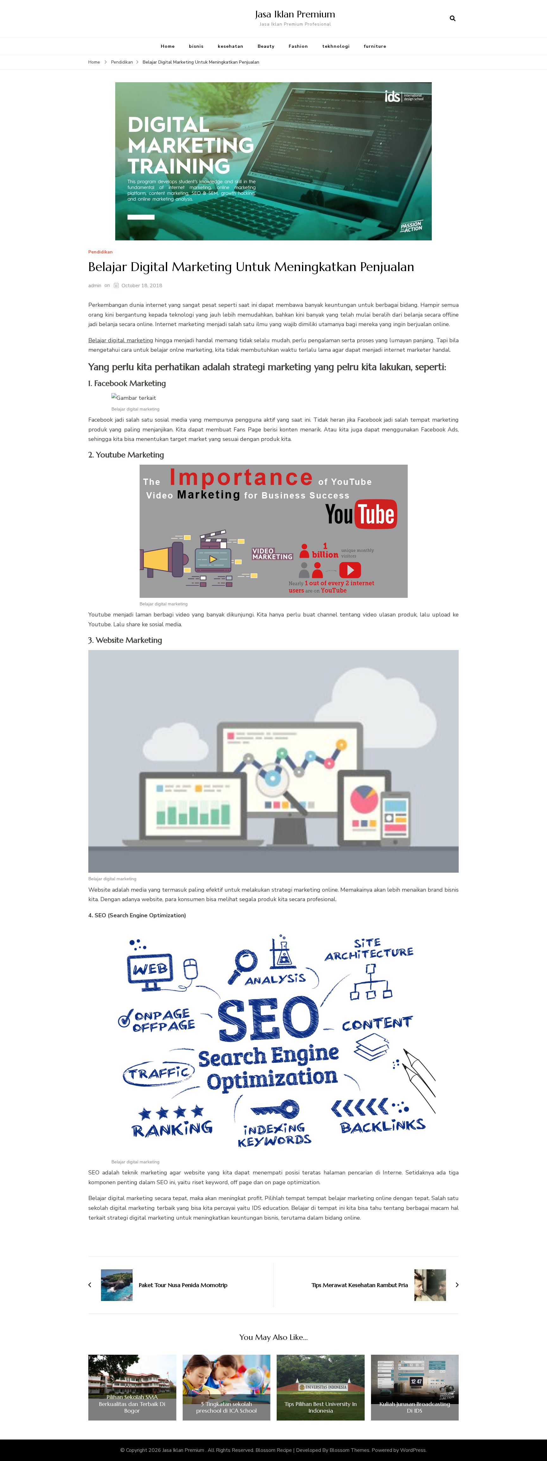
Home (168, 46)
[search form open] (453, 18)
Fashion (298, 46)
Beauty (266, 46)
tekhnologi (336, 46)
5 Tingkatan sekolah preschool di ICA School (226, 1407)
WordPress (413, 1450)
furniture (375, 46)
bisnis (196, 46)
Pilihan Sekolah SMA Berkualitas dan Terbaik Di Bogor (132, 1404)
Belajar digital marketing (120, 340)
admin (94, 285)
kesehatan (230, 46)
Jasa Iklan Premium (295, 14)
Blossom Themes (349, 1450)
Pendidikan (100, 252)
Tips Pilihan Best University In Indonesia (320, 1407)
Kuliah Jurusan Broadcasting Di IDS (415, 1407)
